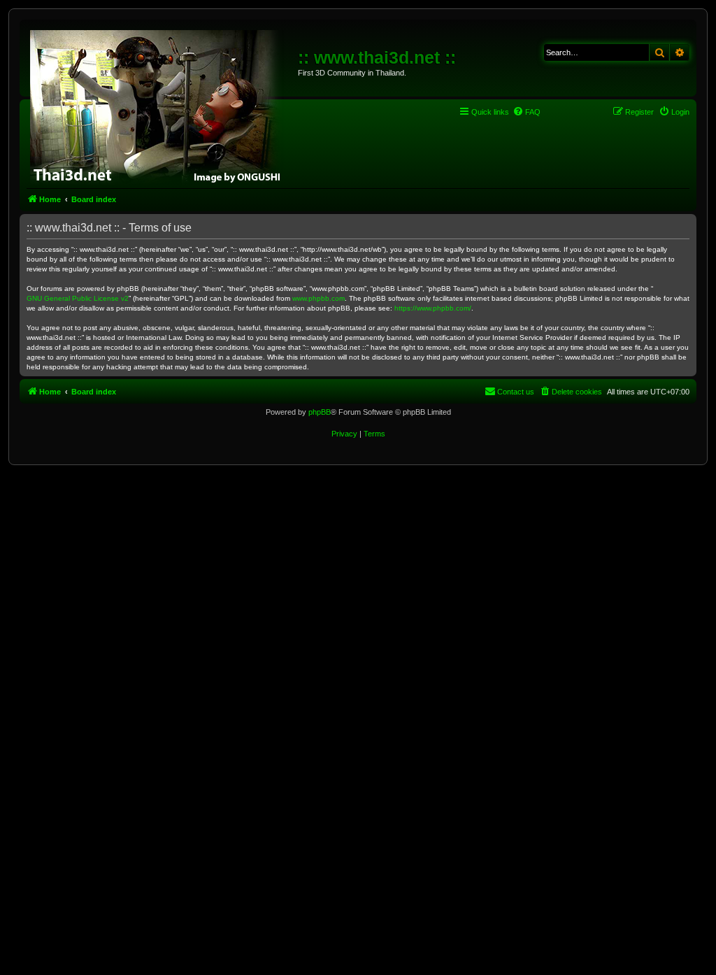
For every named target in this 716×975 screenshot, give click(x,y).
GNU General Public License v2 (78, 298)
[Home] (160, 105)
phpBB (319, 412)
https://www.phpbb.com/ (432, 308)
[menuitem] (526, 112)
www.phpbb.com (318, 298)
